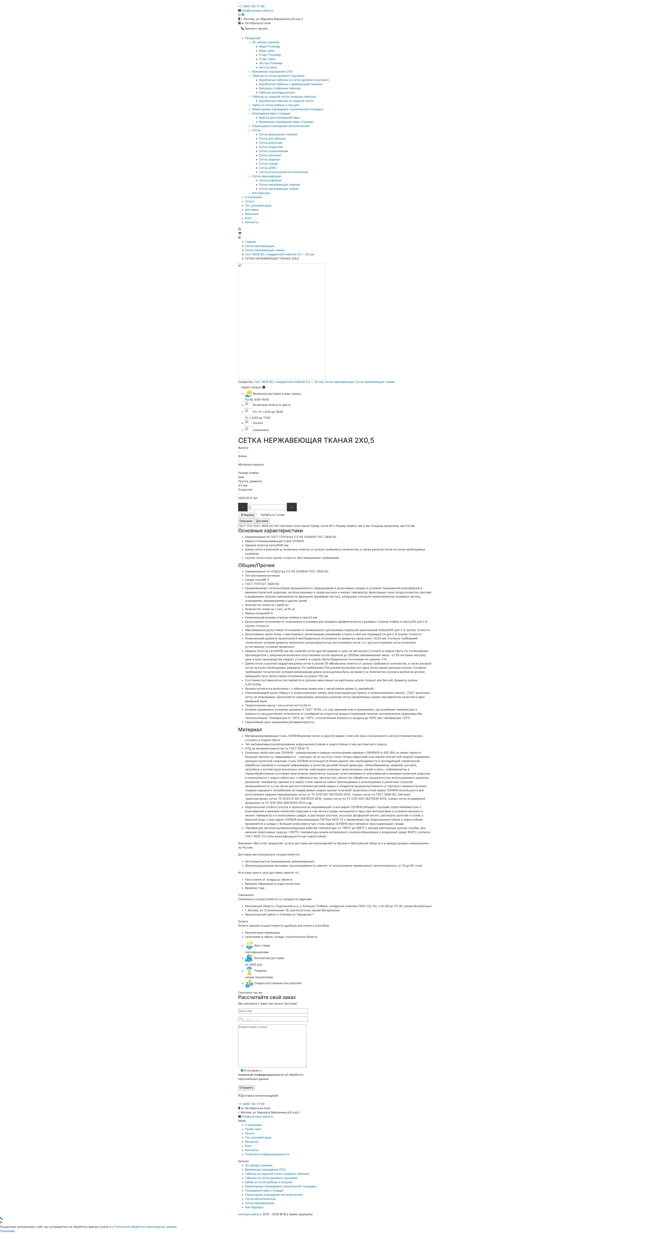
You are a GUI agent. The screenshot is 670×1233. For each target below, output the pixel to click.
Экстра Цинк (268, 67)
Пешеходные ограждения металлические (281, 126)
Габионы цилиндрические (277, 92)
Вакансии (251, 214)
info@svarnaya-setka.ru (257, 10)
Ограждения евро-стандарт (271, 113)
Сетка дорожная (270, 142)
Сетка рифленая (270, 180)
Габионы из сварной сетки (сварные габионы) (284, 96)
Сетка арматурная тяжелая (278, 134)
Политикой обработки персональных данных (145, 1226)
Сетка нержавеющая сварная (279, 184)
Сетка (256, 130)
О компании (253, 197)
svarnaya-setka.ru (250, 1214)
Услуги (249, 201)
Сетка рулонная (270, 155)
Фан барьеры (261, 193)
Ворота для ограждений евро (279, 117)
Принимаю (7, 1231)
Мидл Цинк (266, 50)
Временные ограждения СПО (272, 71)
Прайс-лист (253, 1129)
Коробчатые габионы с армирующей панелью (290, 84)
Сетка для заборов (272, 138)
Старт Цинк (267, 59)
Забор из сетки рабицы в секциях (275, 105)
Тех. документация (258, 205)
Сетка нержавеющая (266, 176)
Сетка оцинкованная (273, 151)
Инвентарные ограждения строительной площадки (287, 109)
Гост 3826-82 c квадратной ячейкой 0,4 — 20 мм (279, 254)
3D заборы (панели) (266, 42)
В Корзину (247, 514)
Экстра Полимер (270, 63)
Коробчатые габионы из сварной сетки (286, 101)
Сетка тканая (268, 163)
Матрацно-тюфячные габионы (280, 88)
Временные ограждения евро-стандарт (286, 121)
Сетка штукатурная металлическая (283, 172)
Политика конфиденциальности (267, 1154)
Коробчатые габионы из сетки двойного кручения (294, 80)
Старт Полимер (270, 55)
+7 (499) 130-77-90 (251, 6)
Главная (250, 241)
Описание (246, 521)
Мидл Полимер (269, 46)
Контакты (251, 222)
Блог (248, 218)
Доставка (251, 209)
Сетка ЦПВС (267, 168)
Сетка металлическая (260, 1199)
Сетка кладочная (271, 147)
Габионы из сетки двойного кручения (278, 75)
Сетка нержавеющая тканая (278, 188)
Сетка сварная (269, 159)
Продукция (253, 38)
